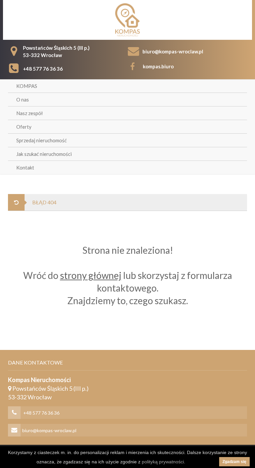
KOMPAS (26, 86)
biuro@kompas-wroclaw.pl (172, 51)
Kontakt (25, 167)
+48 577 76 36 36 (43, 69)
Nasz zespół (29, 113)
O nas (22, 99)
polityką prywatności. (163, 461)
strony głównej (91, 275)
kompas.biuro (158, 66)
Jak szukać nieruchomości (44, 154)
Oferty (24, 127)
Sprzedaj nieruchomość (41, 140)
